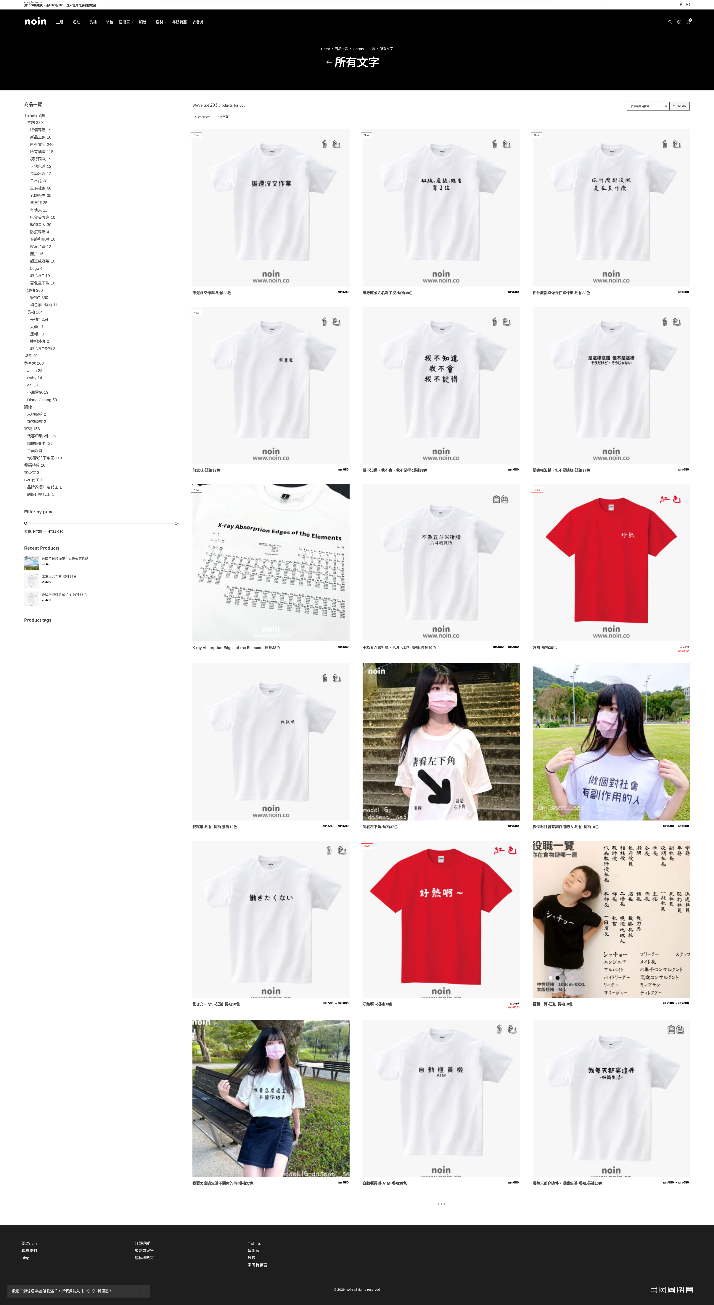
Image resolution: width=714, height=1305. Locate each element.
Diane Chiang (39, 399)
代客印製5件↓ (39, 436)
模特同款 (38, 159)
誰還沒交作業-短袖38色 (211, 293)
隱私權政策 (144, 1258)
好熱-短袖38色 (545, 648)
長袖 (31, 312)
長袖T (35, 319)
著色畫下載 (40, 283)
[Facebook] (681, 4)
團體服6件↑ (37, 443)
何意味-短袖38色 (206, 470)
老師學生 (38, 195)
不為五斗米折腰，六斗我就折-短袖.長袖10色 (399, 648)
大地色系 (38, 166)
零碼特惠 (32, 465)
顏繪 (28, 407)
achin (32, 370)
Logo (34, 268)
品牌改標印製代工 (42, 487)
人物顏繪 (35, 414)
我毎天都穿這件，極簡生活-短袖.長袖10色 (567, 1183)
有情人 (36, 210)
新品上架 (38, 137)
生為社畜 (38, 188)
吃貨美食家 (40, 217)
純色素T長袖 (41, 348)
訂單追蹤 (142, 1243)
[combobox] (648, 106)
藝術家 (30, 363)
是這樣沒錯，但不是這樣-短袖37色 (561, 470)
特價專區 (38, 130)
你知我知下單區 (40, 458)
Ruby (31, 378)
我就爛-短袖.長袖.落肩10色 (214, 827)
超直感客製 (40, 261)
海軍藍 (224, 117)
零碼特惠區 (257, 1265)
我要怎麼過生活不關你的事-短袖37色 (223, 1183)
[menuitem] (64, 22)
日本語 (36, 181)
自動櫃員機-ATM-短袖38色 (385, 1183)
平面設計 (35, 451)
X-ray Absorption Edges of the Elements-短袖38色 (236, 648)
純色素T (37, 276)
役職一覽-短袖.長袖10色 (553, 1004)
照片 (34, 254)
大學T (35, 327)
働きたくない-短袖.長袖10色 (216, 1004)
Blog (25, 1258)
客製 (28, 429)
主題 (371, 49)
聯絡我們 (29, 1250)
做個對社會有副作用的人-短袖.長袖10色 (566, 827)
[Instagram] (688, 4)
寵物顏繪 (35, 421)
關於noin (29, 1243)
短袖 (31, 290)
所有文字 (38, 144)
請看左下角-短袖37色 (380, 827)
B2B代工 (31, 480)
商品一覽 (341, 49)
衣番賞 (30, 472)
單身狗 (36, 203)
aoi (30, 385)
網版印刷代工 (39, 494)
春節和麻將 (40, 239)
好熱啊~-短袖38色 (378, 1004)
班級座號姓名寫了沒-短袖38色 (388, 293)
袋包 (28, 356)
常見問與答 (144, 1250)
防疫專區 (38, 232)
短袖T (35, 297)
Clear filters (202, 117)
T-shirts (358, 49)
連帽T (35, 334)
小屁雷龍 (35, 392)
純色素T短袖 (41, 305)
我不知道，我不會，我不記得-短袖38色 (395, 470)
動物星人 (38, 225)
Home (325, 49)
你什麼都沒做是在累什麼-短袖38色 (561, 293)
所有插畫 (38, 152)
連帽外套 (38, 341)
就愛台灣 (38, 246)
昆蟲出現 (38, 174)
